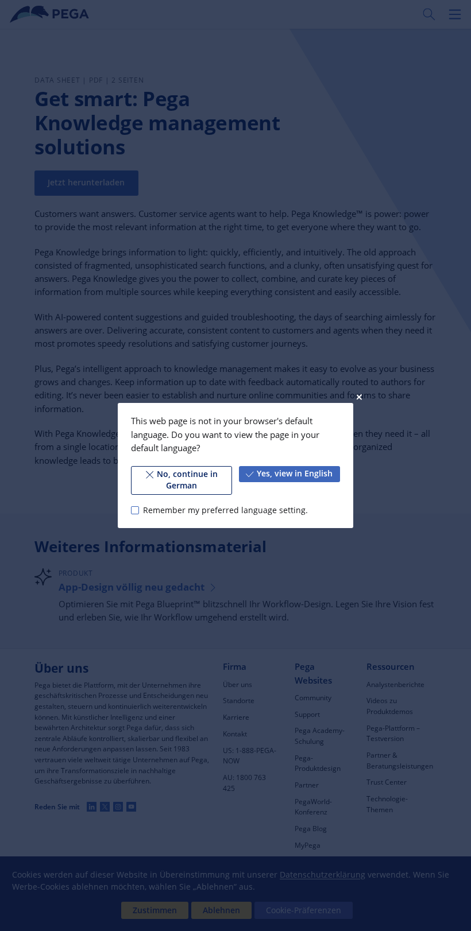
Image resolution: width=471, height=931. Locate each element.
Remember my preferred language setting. (225, 510)
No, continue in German (187, 480)
